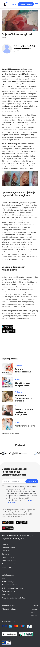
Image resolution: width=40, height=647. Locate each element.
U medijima (6, 551)
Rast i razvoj (19, 406)
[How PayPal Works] (29, 626)
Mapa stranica (7, 567)
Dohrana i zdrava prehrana (23, 370)
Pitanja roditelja (8, 581)
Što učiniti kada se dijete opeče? (22, 384)
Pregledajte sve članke (10, 433)
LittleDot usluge (8, 575)
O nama (5, 544)
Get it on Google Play (8, 522)
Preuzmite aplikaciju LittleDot (13, 598)
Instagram (34, 609)
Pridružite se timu (8, 606)
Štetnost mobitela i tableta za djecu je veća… (24, 412)
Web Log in (6, 595)
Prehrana (18, 366)
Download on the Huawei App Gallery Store (8, 528)
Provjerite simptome (9, 585)
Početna (21, 535)
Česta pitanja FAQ (9, 591)
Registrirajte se (26, 4)
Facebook (34, 606)
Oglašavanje (6, 554)
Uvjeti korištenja (8, 557)
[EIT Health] (20, 453)
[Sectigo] (26, 634)
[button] (36, 453)
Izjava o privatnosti (9, 561)
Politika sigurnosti (8, 564)
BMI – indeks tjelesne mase (12, 588)
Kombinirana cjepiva (25, 425)
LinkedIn (33, 612)
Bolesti (4, 37)
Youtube (33, 616)
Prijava (13, 4)
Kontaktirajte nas (8, 547)
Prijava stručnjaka (9, 609)
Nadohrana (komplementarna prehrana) (23, 398)
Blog (29, 535)
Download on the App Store (21, 522)
